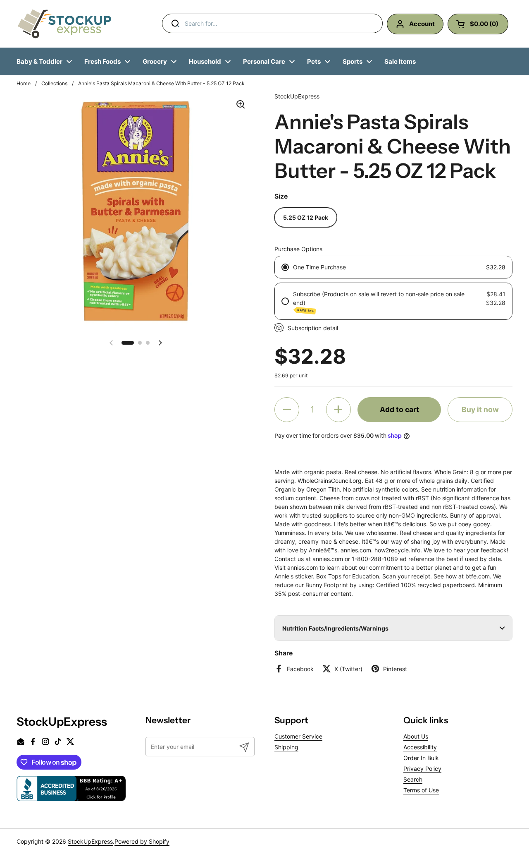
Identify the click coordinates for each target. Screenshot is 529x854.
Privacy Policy (422, 768)
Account (422, 24)
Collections (54, 83)
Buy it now (480, 409)
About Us (415, 736)
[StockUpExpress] (64, 23)
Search (412, 779)
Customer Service (298, 736)
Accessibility (420, 747)
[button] (128, 343)
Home (24, 83)
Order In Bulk (421, 757)
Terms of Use (421, 790)
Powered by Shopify (141, 841)
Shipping (286, 747)
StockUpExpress (90, 841)
